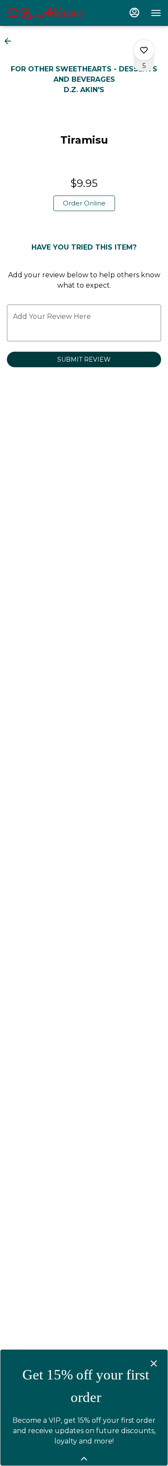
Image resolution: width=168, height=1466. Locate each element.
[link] (84, 203)
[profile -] (134, 12)
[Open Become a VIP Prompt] (84, 1458)
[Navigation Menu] (155, 13)
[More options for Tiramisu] (144, 50)
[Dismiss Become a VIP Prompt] (153, 1363)
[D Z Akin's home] (45, 13)
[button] (10, 41)
